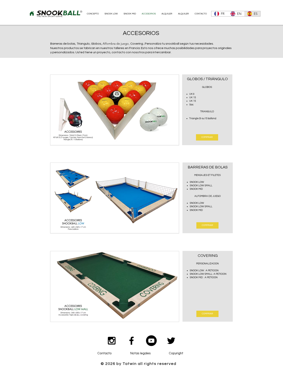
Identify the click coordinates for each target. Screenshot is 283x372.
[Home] (31, 13)
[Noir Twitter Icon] (171, 340)
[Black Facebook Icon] (131, 340)
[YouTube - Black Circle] (151, 340)
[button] (114, 110)
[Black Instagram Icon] (111, 340)
